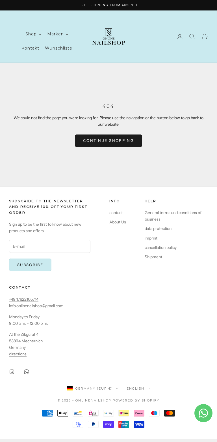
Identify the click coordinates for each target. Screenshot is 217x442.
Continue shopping (108, 140)
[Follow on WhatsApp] (26, 372)
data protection (158, 228)
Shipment (153, 256)
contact (116, 212)
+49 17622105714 (23, 299)
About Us (117, 222)
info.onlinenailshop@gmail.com (36, 305)
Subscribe (30, 264)
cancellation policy (161, 247)
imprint (151, 238)
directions (18, 353)
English (135, 388)
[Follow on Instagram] (12, 372)
